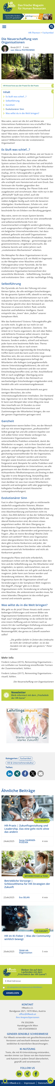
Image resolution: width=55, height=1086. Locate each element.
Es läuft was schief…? (16, 96)
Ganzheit (10, 104)
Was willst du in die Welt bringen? (22, 113)
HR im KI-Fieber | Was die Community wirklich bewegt (27, 937)
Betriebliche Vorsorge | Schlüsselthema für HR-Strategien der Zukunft (27, 884)
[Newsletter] (6, 695)
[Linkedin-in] (19, 1074)
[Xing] (27, 1074)
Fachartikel (48, 33)
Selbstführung (12, 100)
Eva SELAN (24, 897)
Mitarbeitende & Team (36, 876)
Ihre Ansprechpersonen (27, 1017)
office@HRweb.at (27, 1014)
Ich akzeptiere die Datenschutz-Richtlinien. (24, 987)
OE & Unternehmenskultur (20, 762)
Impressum (29, 1083)
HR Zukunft (42, 820)
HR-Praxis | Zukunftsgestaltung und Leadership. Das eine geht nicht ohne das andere (26, 828)
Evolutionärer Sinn (15, 109)
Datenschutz (44, 1083)
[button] (9, 773)
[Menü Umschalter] (4, 27)
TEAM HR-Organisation (25, 951)
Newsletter (18, 692)
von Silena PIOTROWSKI (23, 50)
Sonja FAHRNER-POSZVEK (27, 841)
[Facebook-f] (35, 1074)
